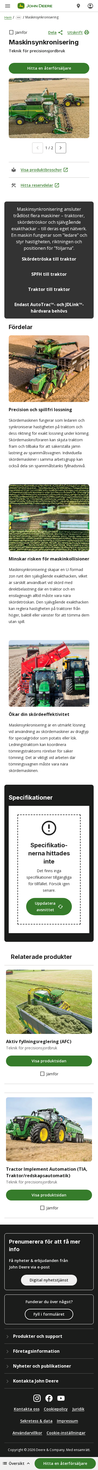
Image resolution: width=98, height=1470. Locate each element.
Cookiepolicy (56, 1408)
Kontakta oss (26, 1408)
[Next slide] (60, 147)
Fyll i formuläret (49, 1314)
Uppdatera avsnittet (45, 906)
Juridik (78, 1408)
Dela (52, 32)
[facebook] (49, 1398)
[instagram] (37, 1398)
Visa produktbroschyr (41, 169)
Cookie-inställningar (66, 1432)
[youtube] (61, 1398)
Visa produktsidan (49, 1060)
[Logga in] (90, 6)
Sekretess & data (36, 1420)
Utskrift (75, 32)
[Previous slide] (37, 147)
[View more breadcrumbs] (18, 17)
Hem (8, 17)
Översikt (16, 1463)
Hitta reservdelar (37, 185)
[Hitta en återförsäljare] (78, 6)
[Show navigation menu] (7, 6)
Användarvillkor (27, 1432)
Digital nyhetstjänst (49, 1280)
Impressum (67, 1420)
